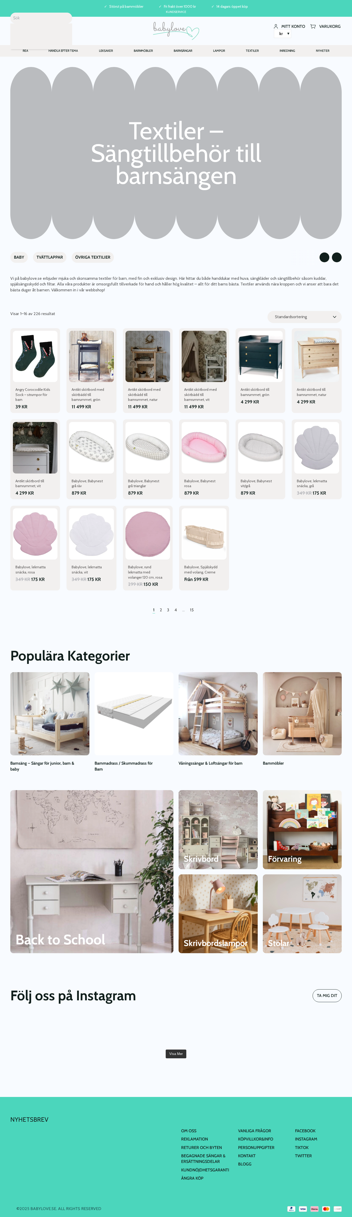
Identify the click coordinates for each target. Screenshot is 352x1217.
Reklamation (194, 1139)
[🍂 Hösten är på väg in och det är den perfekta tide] (92, 1030)
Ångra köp (192, 1178)
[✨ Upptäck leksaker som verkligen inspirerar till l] (259, 1030)
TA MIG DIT (327, 995)
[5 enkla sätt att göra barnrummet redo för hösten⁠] (148, 1030)
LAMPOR (219, 51)
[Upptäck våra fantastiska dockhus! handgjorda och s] (315, 1030)
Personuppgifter (256, 1147)
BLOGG (245, 1164)
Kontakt (247, 1155)
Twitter (303, 1155)
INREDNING (287, 51)
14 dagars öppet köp (232, 7)
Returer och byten (201, 1147)
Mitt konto (293, 26)
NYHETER (322, 51)
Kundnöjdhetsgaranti (205, 1170)
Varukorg (330, 26)
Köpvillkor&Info (255, 1139)
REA (25, 51)
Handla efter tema (63, 51)
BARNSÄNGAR (183, 51)
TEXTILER (252, 51)
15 (192, 609)
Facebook (305, 1130)
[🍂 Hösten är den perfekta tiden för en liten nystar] (36, 1030)
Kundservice (176, 12)
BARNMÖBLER (143, 51)
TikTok (301, 1147)
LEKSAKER (106, 51)
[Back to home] (176, 31)
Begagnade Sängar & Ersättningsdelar (203, 1158)
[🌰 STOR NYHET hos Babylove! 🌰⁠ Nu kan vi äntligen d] (203, 1030)
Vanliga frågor (254, 1130)
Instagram (306, 1139)
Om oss (188, 1130)
